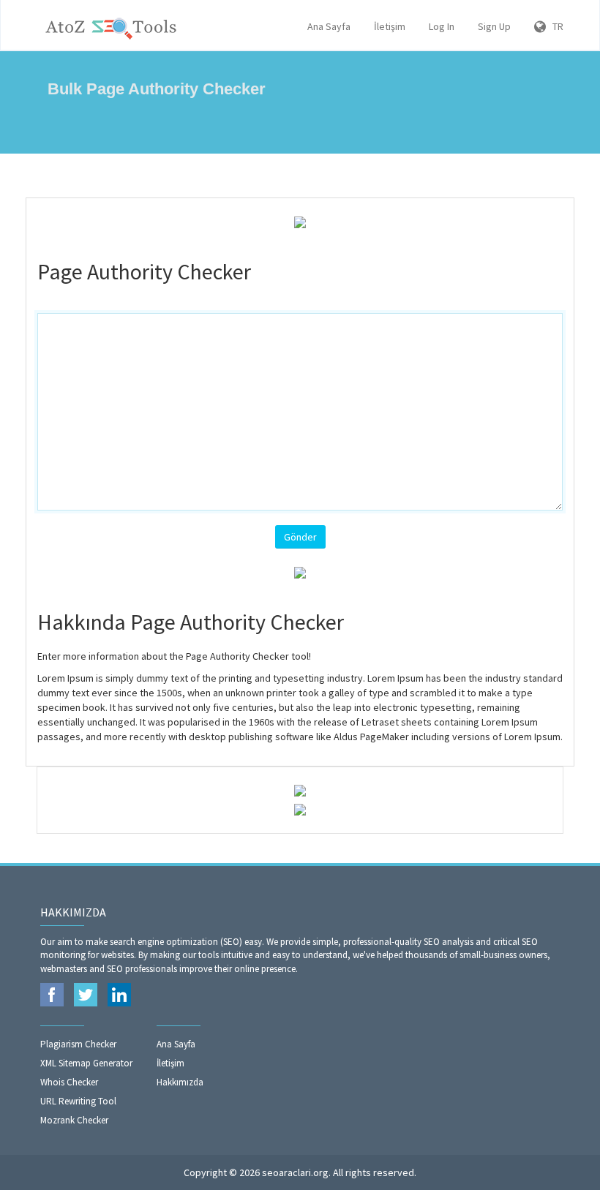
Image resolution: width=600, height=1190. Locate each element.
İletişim (389, 26)
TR (554, 26)
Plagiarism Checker (78, 1044)
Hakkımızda (180, 1082)
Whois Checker (69, 1082)
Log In (441, 26)
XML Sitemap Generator (86, 1063)
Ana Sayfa (328, 26)
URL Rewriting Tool (78, 1101)
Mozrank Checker (74, 1120)
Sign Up (494, 26)
